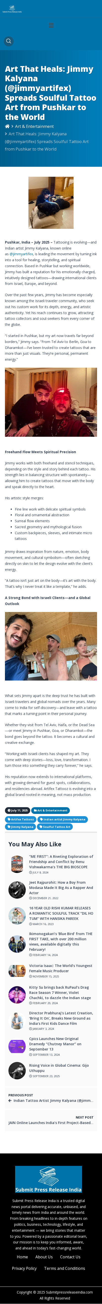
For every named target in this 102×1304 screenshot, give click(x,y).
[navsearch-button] (9, 41)
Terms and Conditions (64, 1268)
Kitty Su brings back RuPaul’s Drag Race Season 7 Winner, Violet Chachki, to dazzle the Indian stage (60, 992)
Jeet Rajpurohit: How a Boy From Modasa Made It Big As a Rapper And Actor (61, 887)
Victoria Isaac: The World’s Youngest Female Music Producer (60, 968)
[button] (51, 25)
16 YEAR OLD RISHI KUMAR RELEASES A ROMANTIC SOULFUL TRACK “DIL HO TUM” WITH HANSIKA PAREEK (61, 913)
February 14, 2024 (45, 955)
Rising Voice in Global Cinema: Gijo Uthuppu (59, 1068)
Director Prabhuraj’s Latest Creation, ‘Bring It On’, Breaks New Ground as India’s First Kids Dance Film (61, 1018)
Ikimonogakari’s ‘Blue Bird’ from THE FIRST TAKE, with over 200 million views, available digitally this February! (61, 941)
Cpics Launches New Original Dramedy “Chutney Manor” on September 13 (55, 1043)
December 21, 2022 (45, 898)
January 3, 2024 (43, 1029)
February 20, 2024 (45, 1003)
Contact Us (70, 1257)
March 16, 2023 (42, 924)
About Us (44, 1257)
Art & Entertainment (34, 126)
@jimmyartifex (21, 254)
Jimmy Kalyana (22, 827)
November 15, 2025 (45, 976)
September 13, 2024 (46, 1054)
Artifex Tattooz (22, 819)
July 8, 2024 (40, 872)
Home (22, 1257)
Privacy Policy (24, 1268)
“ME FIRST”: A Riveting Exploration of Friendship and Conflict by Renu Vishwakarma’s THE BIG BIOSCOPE (61, 861)
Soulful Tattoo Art (56, 827)
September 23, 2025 (46, 1076)
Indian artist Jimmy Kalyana (64, 819)
